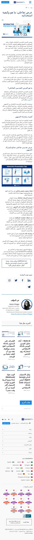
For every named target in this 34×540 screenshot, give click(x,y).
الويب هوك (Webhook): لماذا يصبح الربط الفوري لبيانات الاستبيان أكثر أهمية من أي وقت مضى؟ (8, 382)
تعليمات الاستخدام (13, 531)
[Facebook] (22, 280)
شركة (30, 452)
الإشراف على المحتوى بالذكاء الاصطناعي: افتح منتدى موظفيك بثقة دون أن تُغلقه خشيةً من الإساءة (9, 349)
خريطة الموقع (29, 531)
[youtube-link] (2, 419)
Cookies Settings (28, 533)
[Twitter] (16, 280)
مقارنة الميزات (28, 445)
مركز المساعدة (24, 423)
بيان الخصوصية (22, 531)
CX (26, 7)
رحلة (30, 429)
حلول (30, 448)
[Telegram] (29, 287)
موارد (30, 437)
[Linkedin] (29, 280)
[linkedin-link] (5, 419)
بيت (31, 7)
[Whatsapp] (9, 280)
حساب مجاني (5, 2)
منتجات (30, 433)
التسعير (30, 441)
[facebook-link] (12, 419)
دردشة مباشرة (15, 423)
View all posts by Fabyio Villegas (21, 314)
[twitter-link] (8, 419)
